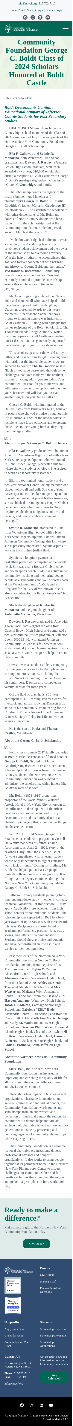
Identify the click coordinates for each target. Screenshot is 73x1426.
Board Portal (17, 10)
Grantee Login (54, 10)
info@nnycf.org (27, 3)
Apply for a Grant (14, 1329)
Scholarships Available (53, 1335)
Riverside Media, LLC (56, 1419)
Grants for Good (14, 1335)
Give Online (36, 1243)
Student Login (35, 10)
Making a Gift (48, 1281)
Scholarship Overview (53, 1329)
